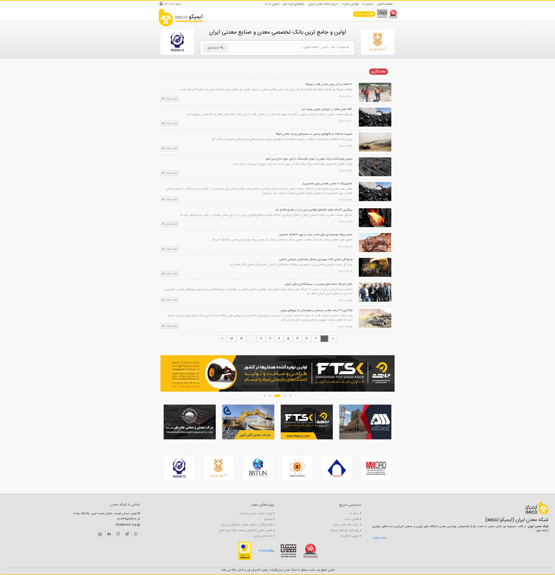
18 (231, 338)
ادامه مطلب (170, 99)
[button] (290, 396)
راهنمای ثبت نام (293, 4)
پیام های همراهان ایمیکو (344, 530)
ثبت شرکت (362, 14)
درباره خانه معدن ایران (323, 4)
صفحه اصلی (385, 4)
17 (241, 338)
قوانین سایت (350, 4)
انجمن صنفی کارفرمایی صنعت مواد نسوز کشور (245, 530)
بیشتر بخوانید (379, 538)
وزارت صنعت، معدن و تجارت (255, 513)
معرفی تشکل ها (350, 536)
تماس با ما (272, 4)
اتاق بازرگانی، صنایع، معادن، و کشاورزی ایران (246, 524)
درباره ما (367, 4)
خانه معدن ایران (263, 536)
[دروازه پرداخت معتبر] (244, 551)
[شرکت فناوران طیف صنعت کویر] (277, 373)
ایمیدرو (268, 519)
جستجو (213, 48)
